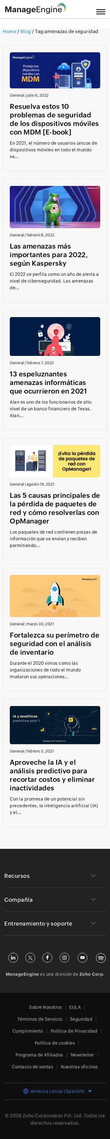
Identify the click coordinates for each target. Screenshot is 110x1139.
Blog (25, 31)
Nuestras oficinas (79, 1067)
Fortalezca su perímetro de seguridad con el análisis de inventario (54, 643)
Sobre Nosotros (45, 1007)
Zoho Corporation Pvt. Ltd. (53, 1115)
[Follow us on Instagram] (64, 958)
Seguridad (81, 1019)
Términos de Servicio (39, 1019)
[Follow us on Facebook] (47, 958)
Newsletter (82, 1055)
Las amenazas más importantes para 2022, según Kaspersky (49, 254)
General (17, 95)
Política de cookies (55, 1043)
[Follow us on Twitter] (30, 958)
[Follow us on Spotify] (101, 958)
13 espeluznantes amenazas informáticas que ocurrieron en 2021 (48, 382)
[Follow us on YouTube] (82, 958)
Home (10, 31)
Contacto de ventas (32, 1067)
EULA (75, 1007)
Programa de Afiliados (39, 1055)
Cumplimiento (28, 1031)
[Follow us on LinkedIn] (13, 958)
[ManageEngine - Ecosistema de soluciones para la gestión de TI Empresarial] (35, 12)
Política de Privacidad (74, 1031)
